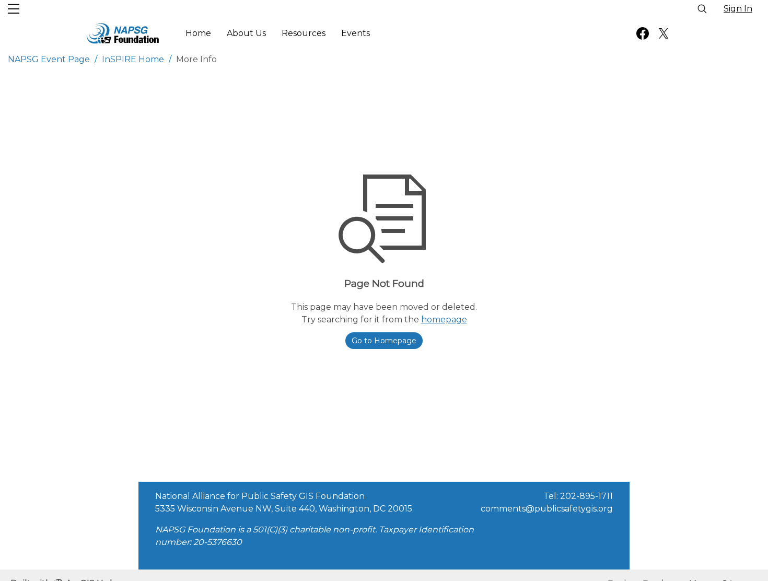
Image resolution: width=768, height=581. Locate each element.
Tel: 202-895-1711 (578, 496)
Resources (303, 33)
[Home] (122, 33)
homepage (444, 319)
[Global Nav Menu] (14, 9)
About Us (246, 33)
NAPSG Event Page (49, 59)
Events (355, 33)
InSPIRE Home (133, 59)
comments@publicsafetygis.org (547, 509)
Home (198, 33)
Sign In (738, 9)
